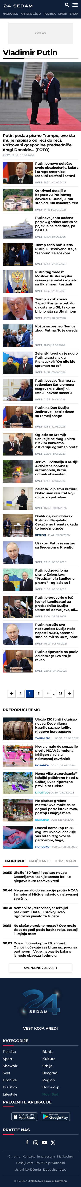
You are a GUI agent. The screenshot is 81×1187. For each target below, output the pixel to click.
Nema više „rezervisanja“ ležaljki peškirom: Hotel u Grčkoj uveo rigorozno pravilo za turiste (56, 780)
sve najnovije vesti (40, 968)
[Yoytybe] (44, 1143)
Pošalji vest (24, 1163)
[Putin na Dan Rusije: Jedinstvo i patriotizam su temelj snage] (18, 417)
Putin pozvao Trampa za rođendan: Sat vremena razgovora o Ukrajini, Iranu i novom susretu (55, 387)
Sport (62, 14)
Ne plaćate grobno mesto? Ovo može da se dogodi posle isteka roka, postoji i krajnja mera (56, 807)
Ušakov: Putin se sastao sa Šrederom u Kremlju (55, 545)
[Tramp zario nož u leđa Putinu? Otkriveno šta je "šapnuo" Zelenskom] (18, 254)
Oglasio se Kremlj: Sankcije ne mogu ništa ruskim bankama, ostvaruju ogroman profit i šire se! (56, 441)
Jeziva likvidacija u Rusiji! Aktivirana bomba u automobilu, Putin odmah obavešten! (56, 468)
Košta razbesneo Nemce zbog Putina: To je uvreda (56, 328)
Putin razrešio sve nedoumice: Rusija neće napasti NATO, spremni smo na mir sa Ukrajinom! (56, 631)
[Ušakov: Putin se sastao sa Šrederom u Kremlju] (18, 552)
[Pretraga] (67, 5)
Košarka (42, 765)
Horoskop (43, 847)
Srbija (47, 1066)
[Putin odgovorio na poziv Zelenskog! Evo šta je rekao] (18, 661)
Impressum (46, 1156)
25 (60, 693)
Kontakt (28, 1156)
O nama (14, 1156)
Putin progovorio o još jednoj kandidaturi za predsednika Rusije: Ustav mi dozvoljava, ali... (56, 604)
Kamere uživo (31, 14)
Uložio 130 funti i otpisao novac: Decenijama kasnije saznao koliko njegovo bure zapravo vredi (56, 725)
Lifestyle (10, 1094)
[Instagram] (35, 1143)
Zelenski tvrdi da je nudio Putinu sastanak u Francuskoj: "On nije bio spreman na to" (56, 360)
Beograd (42, 819)
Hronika (10, 1080)
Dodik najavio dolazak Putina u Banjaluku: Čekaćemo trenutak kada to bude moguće (56, 522)
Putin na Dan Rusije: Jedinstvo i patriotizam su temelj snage (54, 412)
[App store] (24, 1116)
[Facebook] (27, 1142)
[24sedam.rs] (18, 6)
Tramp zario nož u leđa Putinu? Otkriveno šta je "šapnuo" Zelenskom (55, 249)
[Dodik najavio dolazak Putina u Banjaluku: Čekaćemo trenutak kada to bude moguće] (18, 525)
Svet (6, 155)
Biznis (47, 1051)
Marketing (65, 1156)
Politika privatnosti (50, 1163)
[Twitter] (53, 1143)
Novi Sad (50, 1094)
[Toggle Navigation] (75, 5)
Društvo (42, 792)
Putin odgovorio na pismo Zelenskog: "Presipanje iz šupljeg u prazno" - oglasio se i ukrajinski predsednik (55, 577)
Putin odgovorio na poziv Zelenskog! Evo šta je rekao (56, 656)
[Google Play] (55, 1116)
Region (40, 535)
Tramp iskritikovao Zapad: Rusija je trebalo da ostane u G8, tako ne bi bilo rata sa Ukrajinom (55, 305)
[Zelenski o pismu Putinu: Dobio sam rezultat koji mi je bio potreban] (18, 498)
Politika (49, 14)
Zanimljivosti (44, 738)
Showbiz (10, 1066)
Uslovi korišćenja (28, 1170)
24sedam (23, 1181)
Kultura (49, 1058)
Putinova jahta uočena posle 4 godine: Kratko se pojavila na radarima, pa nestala (56, 224)
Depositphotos (54, 1170)
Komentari (65, 861)
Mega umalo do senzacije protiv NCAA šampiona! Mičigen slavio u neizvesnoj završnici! (56, 753)
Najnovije (10, 14)
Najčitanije (40, 861)
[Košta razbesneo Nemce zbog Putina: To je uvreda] (18, 335)
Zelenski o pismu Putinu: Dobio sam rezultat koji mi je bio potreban (56, 493)
